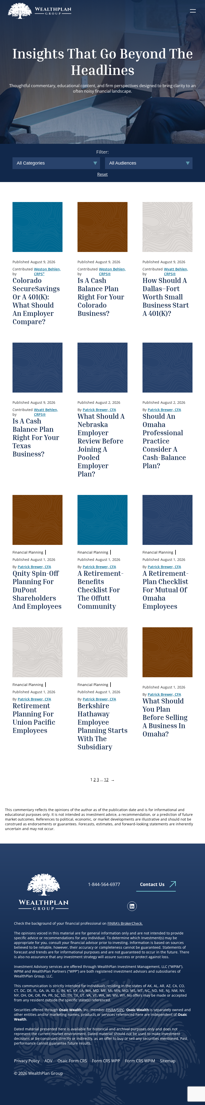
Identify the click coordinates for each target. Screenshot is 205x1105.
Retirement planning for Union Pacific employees (33, 717)
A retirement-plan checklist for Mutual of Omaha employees (165, 589)
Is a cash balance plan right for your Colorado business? (101, 296)
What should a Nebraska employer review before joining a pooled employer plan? (101, 445)
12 (106, 779)
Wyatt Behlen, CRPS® (176, 271)
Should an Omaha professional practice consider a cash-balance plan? (164, 441)
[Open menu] (192, 10)
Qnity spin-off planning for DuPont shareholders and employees (37, 589)
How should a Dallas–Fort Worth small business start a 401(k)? (165, 296)
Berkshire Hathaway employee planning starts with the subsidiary (103, 726)
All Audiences (122, 163)
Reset (102, 174)
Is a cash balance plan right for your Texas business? (35, 437)
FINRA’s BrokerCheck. (125, 923)
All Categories (31, 163)
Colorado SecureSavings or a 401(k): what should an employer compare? (36, 301)
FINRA (111, 1009)
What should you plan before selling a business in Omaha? (165, 717)
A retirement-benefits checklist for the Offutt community (101, 589)
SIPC (120, 1009)
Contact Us (152, 884)
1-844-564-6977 (104, 884)
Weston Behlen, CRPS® (112, 271)
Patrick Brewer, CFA (99, 409)
